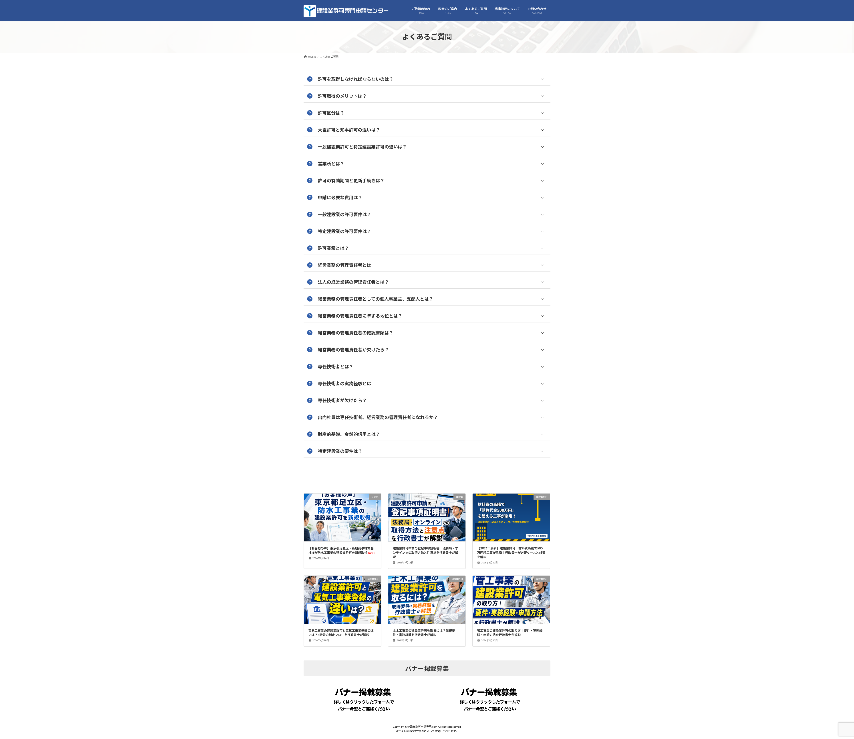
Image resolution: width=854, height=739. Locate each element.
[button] (427, 79)
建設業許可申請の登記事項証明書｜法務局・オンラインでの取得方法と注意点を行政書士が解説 (425, 552)
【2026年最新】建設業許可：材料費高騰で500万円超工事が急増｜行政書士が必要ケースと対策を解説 (511, 552)
